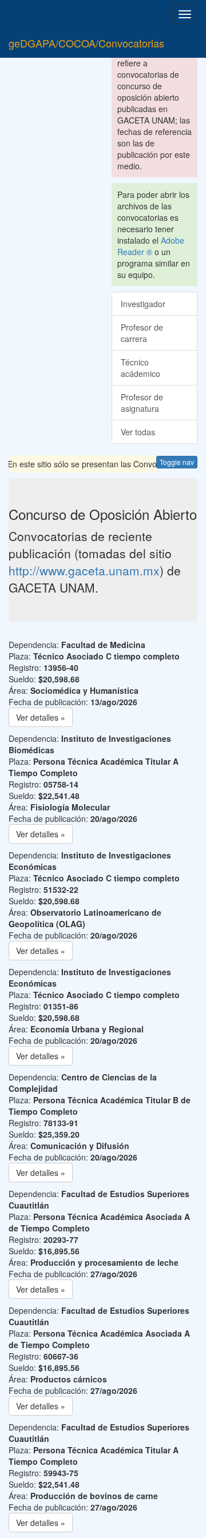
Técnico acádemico (140, 367)
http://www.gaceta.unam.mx (84, 570)
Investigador (143, 303)
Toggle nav (177, 462)
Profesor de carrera (142, 332)
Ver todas (138, 432)
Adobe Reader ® (150, 246)
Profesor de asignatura (142, 402)
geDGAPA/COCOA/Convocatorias (86, 42)
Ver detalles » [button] (40, 717)
